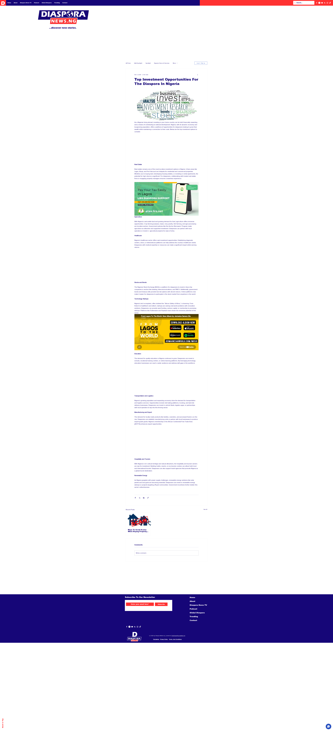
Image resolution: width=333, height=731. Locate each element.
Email (296, 49)
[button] (329, 3)
